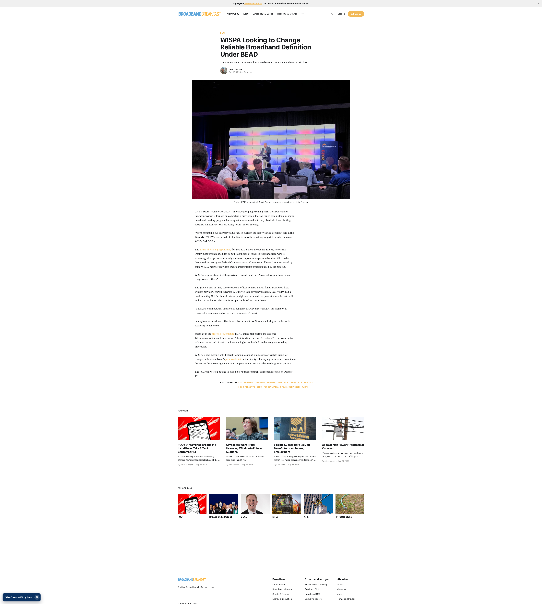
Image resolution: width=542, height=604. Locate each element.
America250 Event (263, 13)
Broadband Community (316, 584)
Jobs (339, 594)
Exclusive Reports (314, 599)
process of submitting (223, 333)
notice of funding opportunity (215, 249)
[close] (538, 3)
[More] (302, 14)
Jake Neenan (236, 69)
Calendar (341, 589)
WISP (293, 382)
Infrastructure (279, 584)
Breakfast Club (312, 589)
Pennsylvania (271, 387)
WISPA (305, 387)
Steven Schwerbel (290, 387)
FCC (222, 32)
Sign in (341, 13)
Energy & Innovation (282, 599)
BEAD (286, 382)
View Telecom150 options (19, 597)
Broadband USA (312, 594)
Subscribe (356, 14)
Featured (309, 382)
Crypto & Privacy (280, 594)
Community (233, 13)
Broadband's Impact (282, 589)
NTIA (300, 382)
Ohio (259, 387)
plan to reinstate (233, 359)
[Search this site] (332, 14)
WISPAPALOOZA (275, 382)
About (246, 13)
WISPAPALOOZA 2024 (254, 382)
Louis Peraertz (246, 387)
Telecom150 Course (287, 13)
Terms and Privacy (346, 599)
